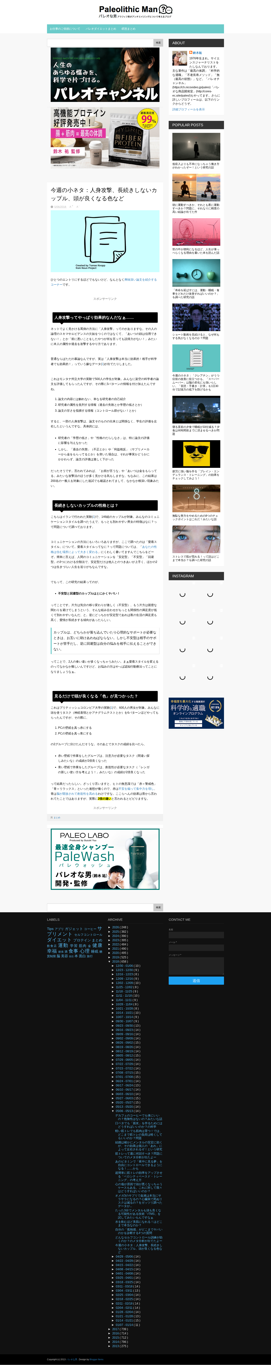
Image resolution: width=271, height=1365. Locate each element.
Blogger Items (96, 1359)
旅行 (90, 956)
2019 (116, 957)
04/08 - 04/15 (125, 1269)
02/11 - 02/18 (124, 1303)
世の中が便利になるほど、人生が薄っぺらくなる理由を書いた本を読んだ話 (195, 251)
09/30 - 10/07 (125, 1021)
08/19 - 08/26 (125, 1047)
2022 (116, 944)
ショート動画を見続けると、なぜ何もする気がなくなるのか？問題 (195, 336)
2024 (116, 936)
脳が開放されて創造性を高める (77, 793)
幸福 (52, 951)
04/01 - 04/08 (125, 1273)
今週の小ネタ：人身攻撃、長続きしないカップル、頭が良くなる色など (138, 1249)
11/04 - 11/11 (124, 1000)
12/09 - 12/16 (125, 978)
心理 (85, 951)
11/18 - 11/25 (124, 991)
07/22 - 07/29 (125, 1064)
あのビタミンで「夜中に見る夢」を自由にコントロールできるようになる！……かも (138, 1165)
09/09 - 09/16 (125, 1034)
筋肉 (83, 946)
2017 (116, 1329)
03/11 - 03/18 (124, 1286)
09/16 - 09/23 (125, 1029)
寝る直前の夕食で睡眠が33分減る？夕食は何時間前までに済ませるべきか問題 (196, 430)
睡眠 (95, 951)
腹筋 (71, 956)
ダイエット (60, 939)
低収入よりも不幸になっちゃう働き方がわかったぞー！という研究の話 (195, 165)
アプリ (60, 929)
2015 (116, 1337)
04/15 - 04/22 (125, 1265)
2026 (116, 927)
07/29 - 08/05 (125, 1059)
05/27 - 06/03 (125, 1098)
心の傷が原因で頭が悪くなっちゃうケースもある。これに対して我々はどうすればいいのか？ (138, 1188)
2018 (116, 961)
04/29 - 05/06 (125, 1256)
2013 (116, 1346)
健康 (97, 945)
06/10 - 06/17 (125, 1089)
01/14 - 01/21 (125, 1320)
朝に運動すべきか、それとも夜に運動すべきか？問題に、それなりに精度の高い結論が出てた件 (195, 208)
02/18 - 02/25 (125, 1299)
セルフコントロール (88, 934)
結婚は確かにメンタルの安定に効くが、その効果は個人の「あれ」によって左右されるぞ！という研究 (138, 1146)
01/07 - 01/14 (125, 1324)
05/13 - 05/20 (125, 1106)
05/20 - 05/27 (125, 1102)
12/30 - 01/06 (125, 965)
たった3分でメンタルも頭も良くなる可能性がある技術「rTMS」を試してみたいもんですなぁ (138, 1214)
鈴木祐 (197, 52)
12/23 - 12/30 (125, 970)
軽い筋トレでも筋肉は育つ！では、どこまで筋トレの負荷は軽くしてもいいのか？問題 (138, 1134)
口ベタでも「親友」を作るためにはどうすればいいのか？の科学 (138, 1125)
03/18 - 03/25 (125, 1282)
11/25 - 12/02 (124, 987)
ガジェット (74, 929)
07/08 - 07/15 (125, 1072)
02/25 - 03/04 (125, 1294)
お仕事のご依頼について (65, 28)
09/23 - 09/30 (125, 1025)
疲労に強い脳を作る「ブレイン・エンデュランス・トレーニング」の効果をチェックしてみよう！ (195, 475)
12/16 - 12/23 (125, 974)
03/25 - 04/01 (125, 1277)
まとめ (57, 817)
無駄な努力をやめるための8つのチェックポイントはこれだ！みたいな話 (195, 517)
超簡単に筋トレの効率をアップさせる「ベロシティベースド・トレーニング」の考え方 (138, 1176)
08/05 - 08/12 (125, 1055)
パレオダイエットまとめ (101, 28)
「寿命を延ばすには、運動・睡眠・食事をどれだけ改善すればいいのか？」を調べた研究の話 (195, 294)
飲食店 (52, 945)
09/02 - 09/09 (125, 1038)
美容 (65, 956)
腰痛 (61, 951)
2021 (116, 948)
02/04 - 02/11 (124, 1307)
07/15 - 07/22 (125, 1068)
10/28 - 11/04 (124, 1004)
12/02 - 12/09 (125, 983)
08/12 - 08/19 (125, 1051)
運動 (64, 945)
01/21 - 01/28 (125, 1316)
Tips (51, 929)
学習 (74, 946)
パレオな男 (72, 1359)
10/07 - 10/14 (125, 1017)
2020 (116, 952)
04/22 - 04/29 (125, 1260)
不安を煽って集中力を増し (136, 788)
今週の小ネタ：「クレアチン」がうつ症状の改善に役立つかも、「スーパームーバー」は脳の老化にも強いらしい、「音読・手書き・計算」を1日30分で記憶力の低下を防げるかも (195, 382)
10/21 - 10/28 (125, 1008)
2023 (116, 940)
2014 (116, 1341)
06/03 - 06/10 (125, 1094)
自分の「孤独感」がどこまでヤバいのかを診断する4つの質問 (138, 1231)
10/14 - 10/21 (125, 1012)
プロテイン (82, 940)
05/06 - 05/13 (125, 1111)
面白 (83, 956)
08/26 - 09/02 (125, 1042)
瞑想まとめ (129, 28)
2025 (116, 931)
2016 (116, 1333)
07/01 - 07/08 (125, 1076)
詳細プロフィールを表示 (188, 109)
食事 (74, 951)
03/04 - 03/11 (124, 1290)
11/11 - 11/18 (124, 995)
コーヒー (90, 929)
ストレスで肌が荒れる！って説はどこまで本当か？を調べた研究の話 (195, 558)
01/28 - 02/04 (125, 1312)
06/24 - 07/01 (125, 1081)
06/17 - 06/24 (125, 1085)
